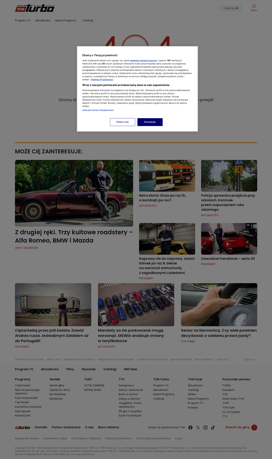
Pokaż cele (122, 122)
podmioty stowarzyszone (143, 60)
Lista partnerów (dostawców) (98, 110)
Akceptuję (150, 122)
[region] (137, 89)
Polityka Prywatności (102, 79)
